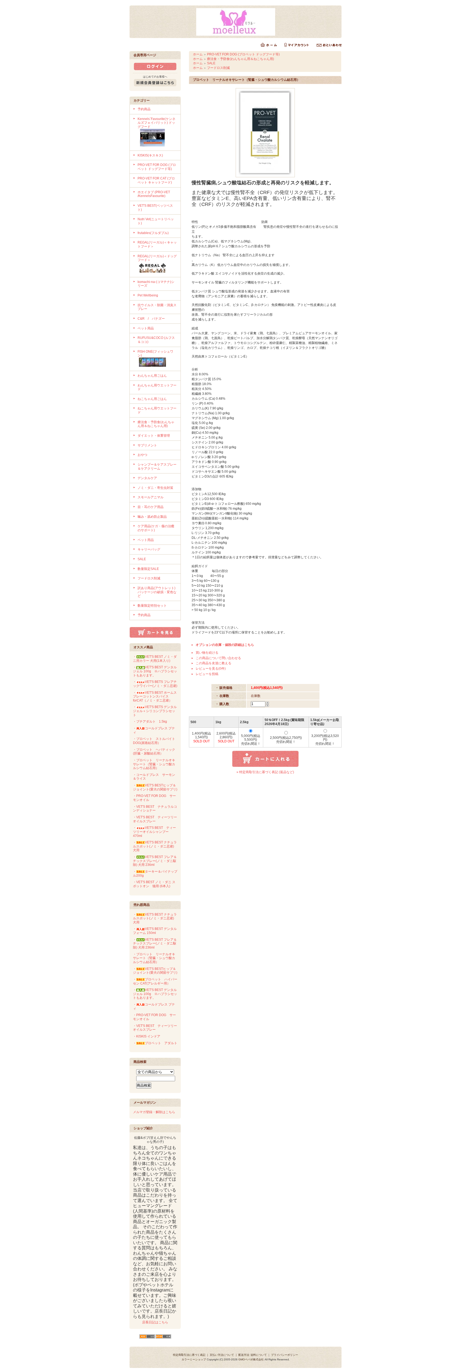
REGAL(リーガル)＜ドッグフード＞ (157, 258)
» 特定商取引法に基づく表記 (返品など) (265, 772)
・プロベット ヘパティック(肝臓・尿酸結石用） (154, 752)
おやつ (142, 455)
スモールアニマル (151, 497)
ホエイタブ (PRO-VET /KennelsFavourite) (154, 194)
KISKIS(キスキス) (150, 155)
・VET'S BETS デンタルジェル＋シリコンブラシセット (155, 711)
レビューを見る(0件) (211, 668)
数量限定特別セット (152, 605)
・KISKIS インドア (146, 1036)
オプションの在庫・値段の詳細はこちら (225, 645)
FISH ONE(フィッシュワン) (155, 354)
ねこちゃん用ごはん (152, 399)
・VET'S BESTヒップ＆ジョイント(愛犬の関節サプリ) (155, 787)
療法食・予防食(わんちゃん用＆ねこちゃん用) (156, 424)
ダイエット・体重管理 (154, 436)
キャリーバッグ (149, 549)
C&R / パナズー (151, 319)
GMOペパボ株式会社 (251, 1359)
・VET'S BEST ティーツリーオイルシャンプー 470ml (154, 831)
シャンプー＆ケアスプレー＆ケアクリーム (157, 466)
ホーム (198, 54)
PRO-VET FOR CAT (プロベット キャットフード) (156, 180)
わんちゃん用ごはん (152, 376)
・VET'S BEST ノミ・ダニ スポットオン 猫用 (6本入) (154, 884)
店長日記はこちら (155, 1322)
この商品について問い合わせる (218, 658)
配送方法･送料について (252, 1354)
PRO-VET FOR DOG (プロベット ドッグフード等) (157, 167)
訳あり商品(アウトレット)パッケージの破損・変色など (157, 592)
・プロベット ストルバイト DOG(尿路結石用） (154, 741)
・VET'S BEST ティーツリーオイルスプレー (155, 819)
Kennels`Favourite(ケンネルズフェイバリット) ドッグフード (156, 123)
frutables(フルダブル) (153, 233)
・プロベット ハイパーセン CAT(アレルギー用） (155, 981)
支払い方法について (222, 1354)
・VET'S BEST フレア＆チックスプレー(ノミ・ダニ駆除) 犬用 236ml (155, 861)
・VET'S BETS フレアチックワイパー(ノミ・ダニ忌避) (155, 684)
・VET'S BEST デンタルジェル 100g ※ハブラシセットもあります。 (155, 671)
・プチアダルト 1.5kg (150, 721)
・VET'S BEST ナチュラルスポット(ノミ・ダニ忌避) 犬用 (155, 846)
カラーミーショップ (194, 1359)
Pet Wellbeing (148, 295)
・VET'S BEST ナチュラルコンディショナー (155, 809)
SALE (142, 559)
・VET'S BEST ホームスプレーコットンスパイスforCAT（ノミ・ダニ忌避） (155, 696)
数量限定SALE (148, 569)
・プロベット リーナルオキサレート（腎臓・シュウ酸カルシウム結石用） (154, 764)
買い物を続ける (207, 653)
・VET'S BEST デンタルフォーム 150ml (155, 931)
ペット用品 (146, 328)
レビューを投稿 (207, 674)
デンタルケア (147, 478)
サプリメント (147, 445)
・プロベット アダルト (155, 1043)
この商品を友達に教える (213, 663)
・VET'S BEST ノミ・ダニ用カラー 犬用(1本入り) (155, 659)
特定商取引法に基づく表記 (189, 1354)
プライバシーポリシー (284, 1354)
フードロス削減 (149, 578)
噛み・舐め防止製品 (152, 517)
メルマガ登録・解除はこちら (154, 1112)
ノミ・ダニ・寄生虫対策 (155, 488)
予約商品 (144, 109)
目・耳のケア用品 (151, 507)
